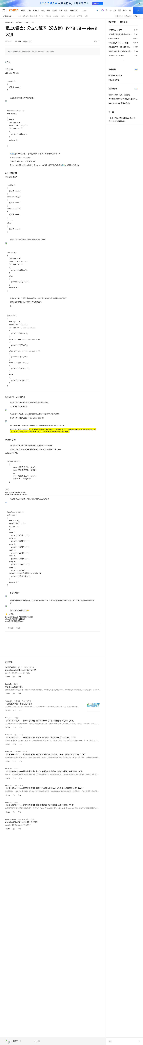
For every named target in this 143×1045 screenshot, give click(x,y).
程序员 (20, 667)
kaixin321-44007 (10, 819)
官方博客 (55, 16)
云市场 (54, 10)
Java (23, 701)
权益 (42, 10)
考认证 (63, 16)
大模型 (23, 10)
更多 (136, 69)
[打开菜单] (3, 10)
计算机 (12, 154)
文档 (114, 10)
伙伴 (60, 10)
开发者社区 (7, 16)
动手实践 (48, 16)
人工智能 (17, 701)
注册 (130, 10)
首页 (19, 16)
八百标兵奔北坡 (10, 667)
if (5, 61)
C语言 (18, 628)
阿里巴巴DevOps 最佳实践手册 (119, 103)
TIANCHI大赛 (71, 16)
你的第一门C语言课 (115, 75)
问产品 (41, 16)
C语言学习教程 (113, 80)
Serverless (18, 752)
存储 (16, 785)
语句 (63, 165)
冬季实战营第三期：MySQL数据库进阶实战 (123, 99)
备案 (119, 10)
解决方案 (36, 10)
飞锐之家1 (8, 701)
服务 (65, 10)
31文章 (37, 1041)
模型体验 (25, 16)
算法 (16, 735)
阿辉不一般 (17, 1041)
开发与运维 (19, 22)
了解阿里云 (74, 10)
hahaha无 (8, 684)
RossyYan (8, 718)
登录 (138, 10)
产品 (29, 10)
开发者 (31, 667)
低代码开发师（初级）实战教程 (119, 94)
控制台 (125, 10)
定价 (48, 10)
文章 (27, 22)
